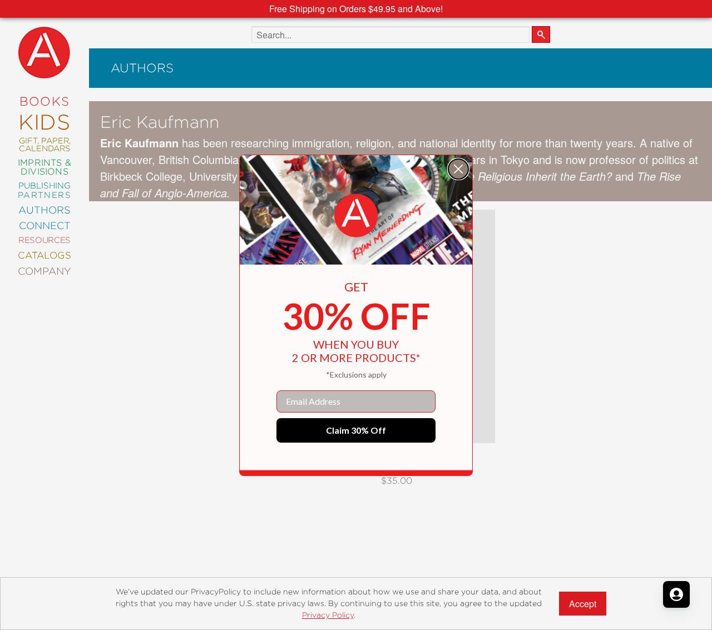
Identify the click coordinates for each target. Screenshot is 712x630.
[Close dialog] (458, 169)
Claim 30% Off (356, 430)
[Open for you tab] (676, 594)
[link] (356, 216)
